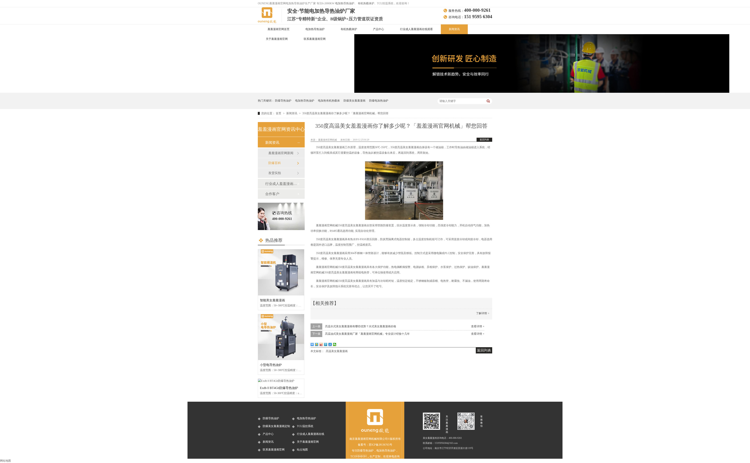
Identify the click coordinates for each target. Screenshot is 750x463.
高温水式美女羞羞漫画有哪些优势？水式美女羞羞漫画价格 (360, 326)
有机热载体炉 (366, 3)
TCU (353, 456)
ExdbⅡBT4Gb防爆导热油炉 (279, 388)
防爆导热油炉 (283, 100)
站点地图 (302, 449)
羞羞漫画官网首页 (278, 29)
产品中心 (378, 29)
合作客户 (272, 194)
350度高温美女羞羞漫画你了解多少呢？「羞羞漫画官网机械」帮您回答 (345, 113)
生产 (372, 456)
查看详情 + (477, 326)
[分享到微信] (334, 344)
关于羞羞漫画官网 (277, 38)
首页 (279, 113)
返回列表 (484, 139)
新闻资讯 (454, 29)
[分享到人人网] (330, 344)
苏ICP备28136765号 (380, 444)
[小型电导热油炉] (281, 337)
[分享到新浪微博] (321, 344)
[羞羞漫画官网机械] (375, 432)
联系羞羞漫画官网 (315, 38)
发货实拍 (274, 173)
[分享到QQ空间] (316, 344)
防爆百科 (274, 163)
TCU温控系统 (305, 426)
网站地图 (5, 460)
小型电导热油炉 (271, 365)
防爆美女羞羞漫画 (354, 100)
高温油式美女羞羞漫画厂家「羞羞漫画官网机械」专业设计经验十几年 (367, 333)
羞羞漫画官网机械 (328, 139)
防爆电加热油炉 (378, 100)
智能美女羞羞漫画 (272, 300)
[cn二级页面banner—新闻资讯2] (541, 91)
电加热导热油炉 (344, 3)
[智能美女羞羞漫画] (281, 272)
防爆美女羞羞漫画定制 (276, 426)
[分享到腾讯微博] (325, 344)
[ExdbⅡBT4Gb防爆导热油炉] (281, 381)
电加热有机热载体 (329, 100)
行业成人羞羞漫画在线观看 (416, 29)
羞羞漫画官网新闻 (280, 153)
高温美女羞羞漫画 (337, 351)
